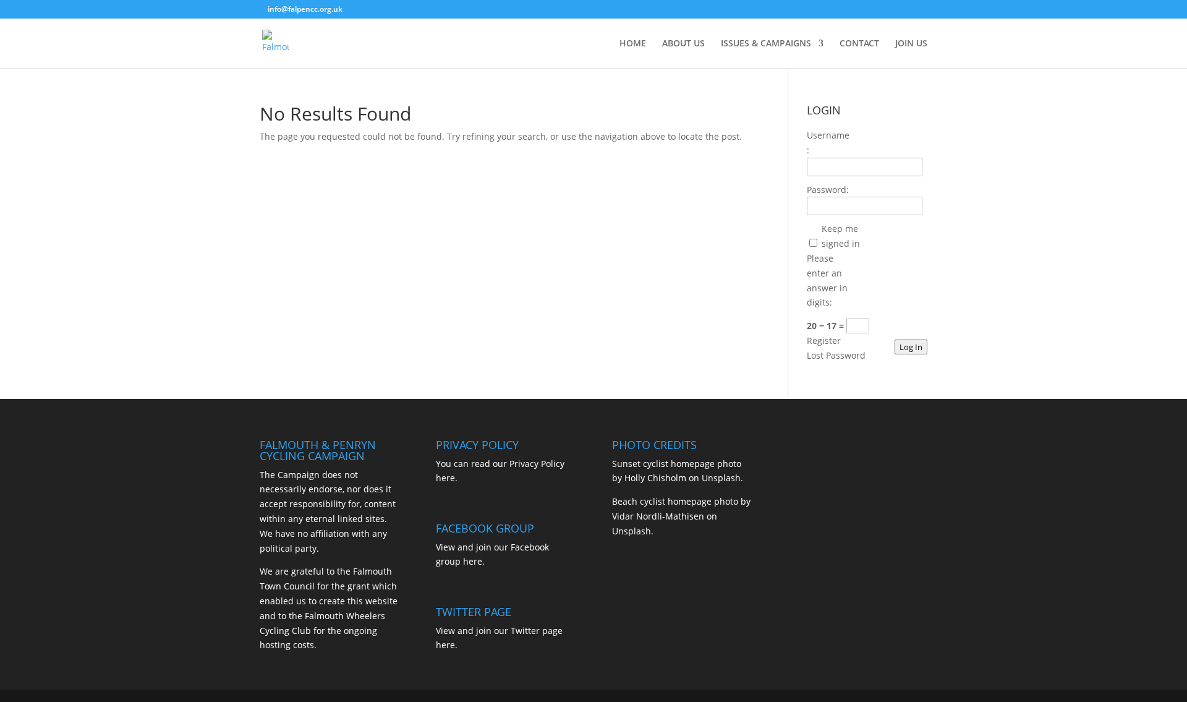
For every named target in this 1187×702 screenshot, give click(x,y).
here (445, 478)
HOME (632, 44)
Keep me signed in (841, 236)
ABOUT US (683, 44)
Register (824, 340)
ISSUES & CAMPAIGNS (766, 44)
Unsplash (721, 478)
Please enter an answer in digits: (827, 280)
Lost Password (836, 355)
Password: (828, 189)
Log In (911, 347)
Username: (828, 142)
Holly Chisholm (655, 478)
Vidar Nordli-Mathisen (658, 516)
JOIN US (911, 44)
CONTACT (859, 44)
